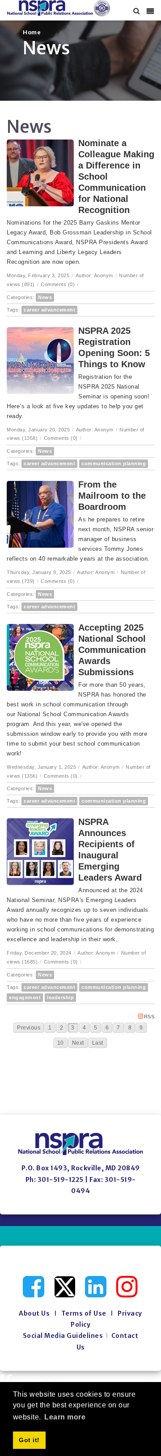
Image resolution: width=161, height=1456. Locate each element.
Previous (28, 1028)
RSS (149, 1016)
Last (97, 1043)
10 (60, 1043)
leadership (60, 997)
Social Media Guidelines (63, 1336)
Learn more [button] (64, 1417)
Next (78, 1043)
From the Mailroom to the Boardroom (112, 496)
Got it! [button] (29, 1440)
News (45, 297)
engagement (25, 997)
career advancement (49, 309)
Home (32, 32)
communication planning (113, 463)
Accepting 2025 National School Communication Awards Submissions (112, 650)
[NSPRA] (59, 8)
